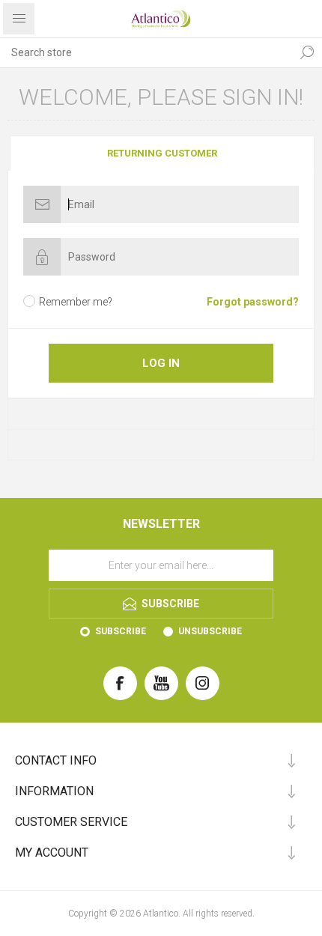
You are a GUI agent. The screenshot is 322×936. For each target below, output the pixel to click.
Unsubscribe (210, 631)
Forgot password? (253, 302)
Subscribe (120, 631)
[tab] (161, 153)
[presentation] (162, 153)
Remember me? (75, 302)
